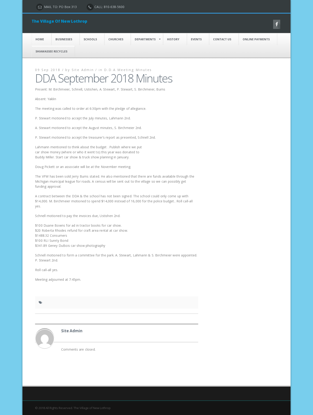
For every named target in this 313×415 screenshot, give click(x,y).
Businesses (63, 39)
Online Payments (256, 39)
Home (40, 39)
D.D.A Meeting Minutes (128, 70)
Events (196, 39)
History (173, 39)
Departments (145, 39)
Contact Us (222, 39)
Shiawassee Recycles (51, 51)
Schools (90, 39)
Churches (115, 39)
